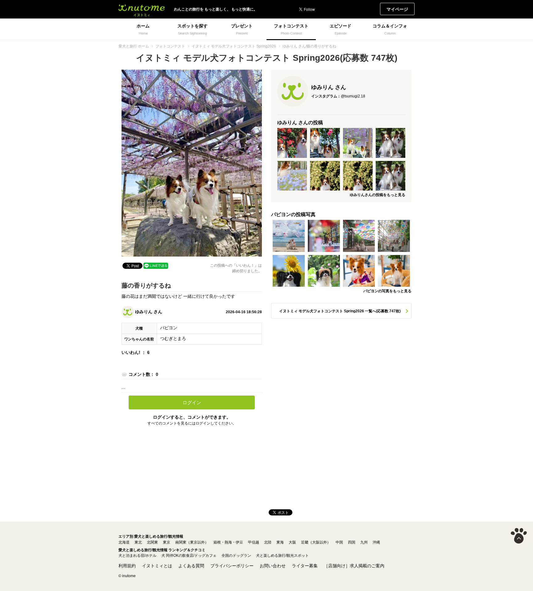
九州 (364, 542)
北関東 (152, 542)
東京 (166, 542)
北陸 (267, 542)
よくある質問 (191, 565)
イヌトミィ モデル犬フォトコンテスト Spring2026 (234, 46)
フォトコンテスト (170, 46)
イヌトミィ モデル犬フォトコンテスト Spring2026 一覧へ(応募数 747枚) (340, 311)
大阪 (292, 542)
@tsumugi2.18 (353, 96)
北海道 (124, 542)
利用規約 (127, 565)
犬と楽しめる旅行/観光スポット (282, 555)
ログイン (192, 402)
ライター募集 (305, 565)
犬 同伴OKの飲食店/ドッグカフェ (189, 555)
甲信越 (253, 542)
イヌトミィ (141, 9)
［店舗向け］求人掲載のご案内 (354, 565)
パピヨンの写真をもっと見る (387, 291)
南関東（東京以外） (192, 542)
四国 (351, 542)
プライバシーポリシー (232, 565)
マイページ (397, 9)
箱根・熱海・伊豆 (228, 542)
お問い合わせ (273, 565)
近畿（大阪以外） (316, 542)
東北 (138, 542)
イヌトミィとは (157, 565)
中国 (339, 542)
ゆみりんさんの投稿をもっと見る (377, 195)
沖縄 (376, 542)
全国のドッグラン (236, 555)
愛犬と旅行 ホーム (133, 46)
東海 (280, 542)
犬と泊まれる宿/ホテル (137, 555)
